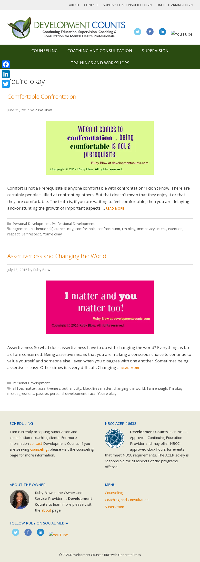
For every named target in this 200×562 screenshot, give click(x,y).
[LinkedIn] (6, 74)
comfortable (85, 228)
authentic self (41, 228)
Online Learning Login (175, 5)
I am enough (157, 388)
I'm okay (128, 228)
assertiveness (49, 388)
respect (13, 234)
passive (42, 393)
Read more (115, 208)
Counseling (44, 50)
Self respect (31, 234)
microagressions (20, 393)
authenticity (63, 228)
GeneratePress (129, 554)
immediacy (146, 228)
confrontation (109, 228)
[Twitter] (6, 84)
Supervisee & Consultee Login (127, 5)
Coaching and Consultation (100, 50)
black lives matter (97, 388)
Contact (91, 5)
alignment (21, 228)
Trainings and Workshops (100, 63)
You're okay (52, 234)
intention (175, 228)
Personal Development (31, 223)
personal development (68, 393)
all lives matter (24, 388)
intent (161, 228)
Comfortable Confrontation (41, 96)
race (92, 393)
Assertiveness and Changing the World (56, 256)
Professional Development (73, 223)
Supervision (155, 50)
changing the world (129, 388)
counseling (39, 449)
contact (36, 443)
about (46, 510)
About (74, 5)
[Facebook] (6, 64)
